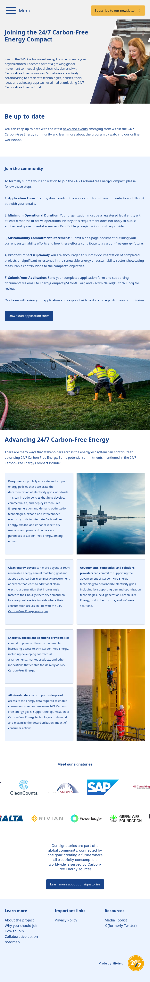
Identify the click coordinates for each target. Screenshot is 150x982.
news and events (75, 129)
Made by (110, 963)
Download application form (29, 316)
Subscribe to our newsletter (115, 10)
